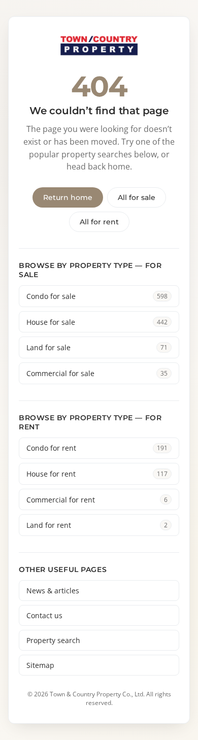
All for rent (99, 221)
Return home (67, 197)
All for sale (136, 197)
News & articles (52, 590)
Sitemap (40, 665)
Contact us (44, 615)
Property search (53, 640)
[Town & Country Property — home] (99, 46)
